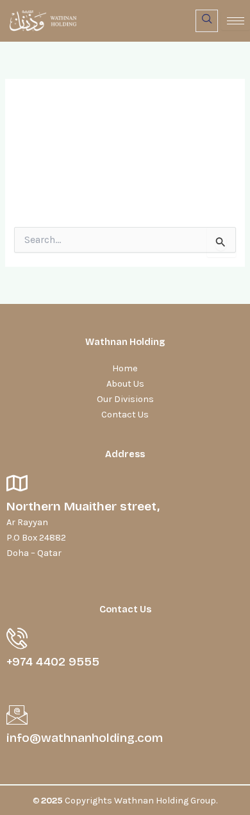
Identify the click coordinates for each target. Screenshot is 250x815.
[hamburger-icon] (235, 21)
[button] (207, 21)
